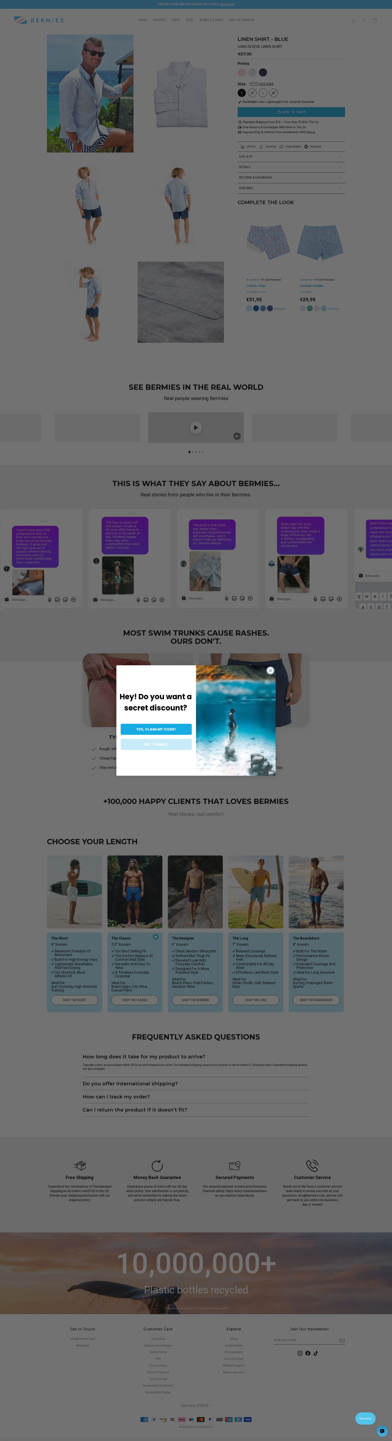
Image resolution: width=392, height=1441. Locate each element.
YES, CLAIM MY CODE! (156, 729)
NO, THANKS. (156, 744)
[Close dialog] (270, 670)
